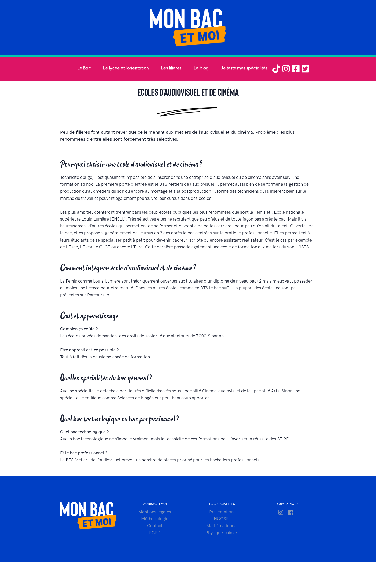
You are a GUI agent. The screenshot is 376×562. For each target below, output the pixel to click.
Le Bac (84, 68)
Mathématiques (221, 525)
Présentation (221, 511)
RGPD (155, 532)
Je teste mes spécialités (244, 68)
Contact (154, 525)
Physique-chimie (221, 532)
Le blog (201, 68)
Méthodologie (154, 518)
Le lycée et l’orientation (126, 68)
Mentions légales (154, 511)
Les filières (171, 68)
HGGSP (221, 518)
